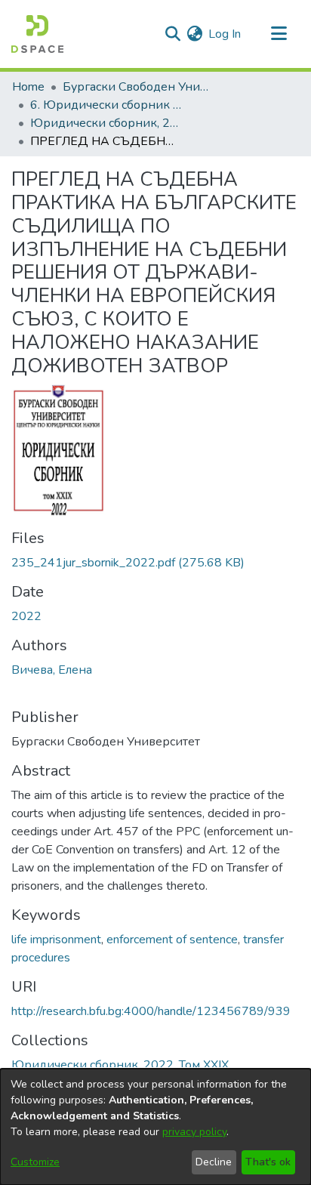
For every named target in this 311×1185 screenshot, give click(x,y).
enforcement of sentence (172, 939)
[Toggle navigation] (278, 34)
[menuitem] (194, 34)
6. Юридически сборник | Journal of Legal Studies (105, 105)
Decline (214, 1162)
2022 (26, 616)
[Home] (37, 34)
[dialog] (155, 1127)
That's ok (268, 1162)
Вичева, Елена (51, 670)
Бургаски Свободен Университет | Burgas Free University (138, 87)
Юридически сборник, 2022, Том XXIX (105, 123)
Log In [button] (225, 34)
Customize (35, 1162)
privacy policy (194, 1132)
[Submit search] (172, 34)
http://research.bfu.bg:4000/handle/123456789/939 (151, 1011)
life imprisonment (56, 939)
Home (28, 87)
